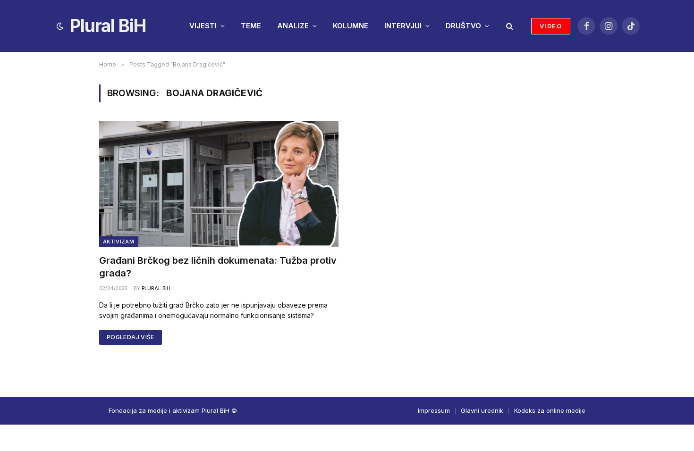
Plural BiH (156, 288)
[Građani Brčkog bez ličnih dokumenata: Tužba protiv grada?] (219, 183)
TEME (251, 25)
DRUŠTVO (463, 25)
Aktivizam (118, 241)
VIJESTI (203, 25)
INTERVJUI (403, 25)
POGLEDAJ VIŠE (130, 337)
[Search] (508, 26)
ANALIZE (293, 25)
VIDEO (551, 26)
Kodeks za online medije (549, 410)
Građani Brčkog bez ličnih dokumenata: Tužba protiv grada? (218, 267)
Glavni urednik (482, 410)
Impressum (434, 410)
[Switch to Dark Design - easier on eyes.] (60, 26)
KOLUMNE (350, 25)
